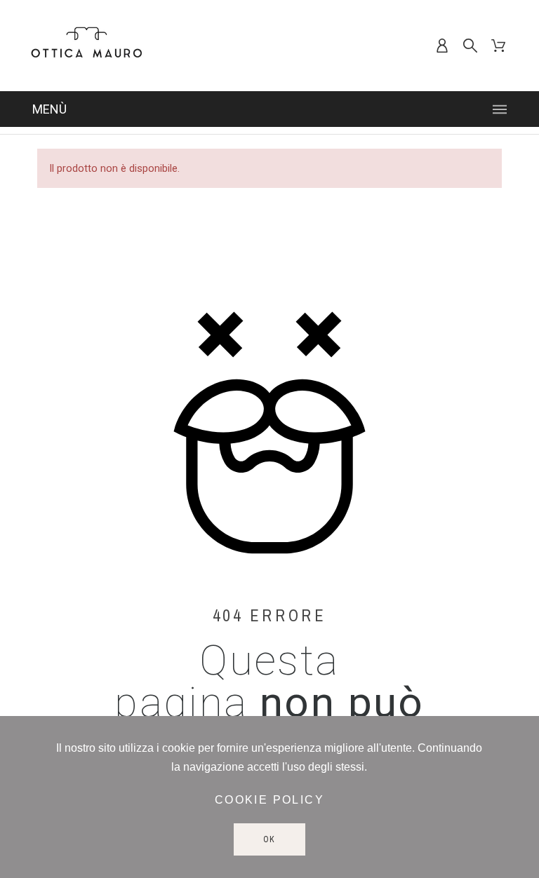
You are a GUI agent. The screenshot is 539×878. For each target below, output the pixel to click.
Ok (270, 839)
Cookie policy (269, 800)
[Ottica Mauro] (86, 46)
